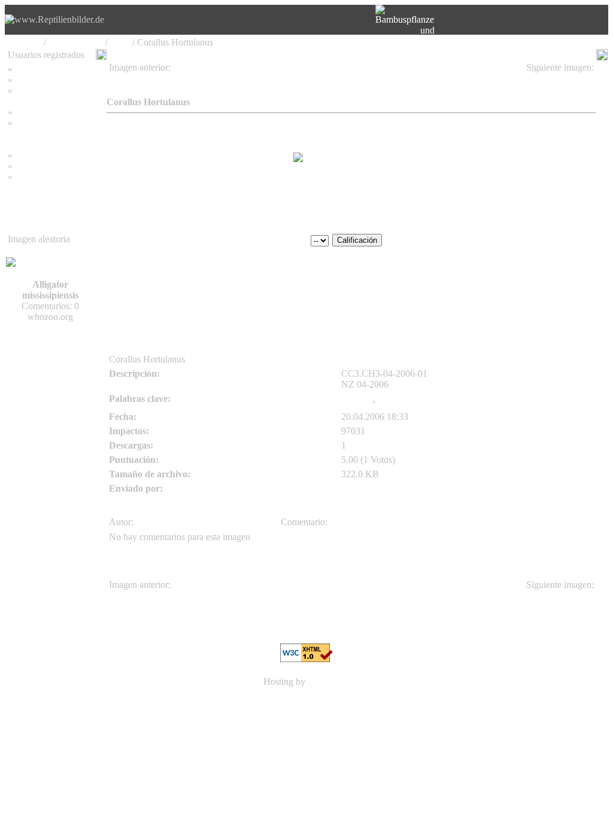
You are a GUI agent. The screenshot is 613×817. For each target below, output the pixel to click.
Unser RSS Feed (46, 177)
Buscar (28, 80)
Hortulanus (399, 399)
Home (26, 69)
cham (120, 78)
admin (120, 268)
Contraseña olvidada (53, 91)
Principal (24, 42)
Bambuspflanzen (46, 166)
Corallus (357, 399)
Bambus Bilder (43, 155)
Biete (120, 42)
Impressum (35, 112)
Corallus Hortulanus (552, 78)
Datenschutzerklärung (49, 134)
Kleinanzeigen (75, 42)
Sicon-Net (327, 681)
